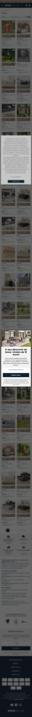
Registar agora (16, 375)
